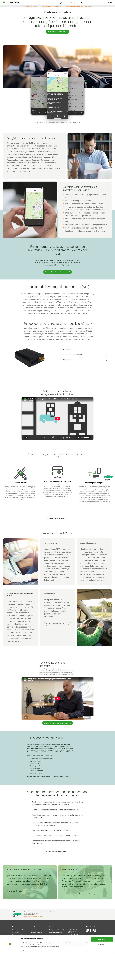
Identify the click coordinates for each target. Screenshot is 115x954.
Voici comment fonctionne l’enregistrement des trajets (79, 894)
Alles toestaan (102, 939)
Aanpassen (101, 944)
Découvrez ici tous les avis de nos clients (33, 916)
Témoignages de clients (14, 891)
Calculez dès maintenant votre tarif (56, 272)
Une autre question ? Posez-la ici (55, 851)
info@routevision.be (75, 934)
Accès (103, 3)
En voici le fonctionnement (55, 518)
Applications (62, 3)
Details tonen (24, 951)
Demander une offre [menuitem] (36, 932)
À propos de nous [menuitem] (35, 930)
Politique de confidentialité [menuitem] (56, 930)
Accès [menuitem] (32, 935)
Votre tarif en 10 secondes (56, 32)
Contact (93, 3)
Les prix (83, 3)
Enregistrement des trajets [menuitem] (19, 935)
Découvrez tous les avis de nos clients (56, 723)
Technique (74, 3)
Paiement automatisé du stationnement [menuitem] (19, 931)
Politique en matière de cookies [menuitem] (55, 934)
